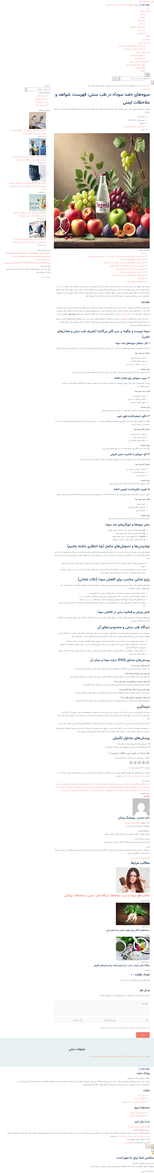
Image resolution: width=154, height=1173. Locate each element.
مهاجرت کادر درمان (143, 1056)
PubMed (29, 263)
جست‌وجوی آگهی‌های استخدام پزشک (131, 46)
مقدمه (143, 253)
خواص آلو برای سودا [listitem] (122, 784)
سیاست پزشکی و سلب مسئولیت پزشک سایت (133, 1136)
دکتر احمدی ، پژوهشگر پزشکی (134, 126)
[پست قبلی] (133, 914)
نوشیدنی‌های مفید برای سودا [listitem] (71, 790)
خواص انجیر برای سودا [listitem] (92, 784)
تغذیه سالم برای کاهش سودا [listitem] (139, 784)
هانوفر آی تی (129, 1142)
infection (44, 263)
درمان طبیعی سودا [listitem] (125, 787)
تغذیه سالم (141, 20)
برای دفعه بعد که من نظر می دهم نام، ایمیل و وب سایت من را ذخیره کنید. (123, 1028)
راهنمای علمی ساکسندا (137, 1116)
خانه (148, 8)
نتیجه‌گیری (141, 278)
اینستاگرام (144, 1126)
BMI (148, 36)
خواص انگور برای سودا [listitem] (76, 784)
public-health (28, 253)
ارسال (143, 1035)
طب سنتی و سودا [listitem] (127, 790)
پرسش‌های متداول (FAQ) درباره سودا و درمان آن (128, 275)
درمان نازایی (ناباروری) (137, 27)
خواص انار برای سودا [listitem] (107, 784)
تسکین (142, 364)
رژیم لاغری (146, 39)
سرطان (142, 17)
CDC (20, 263)
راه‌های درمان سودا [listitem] (97, 787)
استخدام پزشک (144, 42)
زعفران (118, 552)
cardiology (36, 263)
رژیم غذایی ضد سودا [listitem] (84, 787)
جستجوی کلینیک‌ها (138, 55)
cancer (43, 259)
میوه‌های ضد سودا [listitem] (107, 790)
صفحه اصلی (134, 858)
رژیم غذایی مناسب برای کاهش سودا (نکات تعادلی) (127, 265)
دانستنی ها (141, 33)
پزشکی (143, 14)
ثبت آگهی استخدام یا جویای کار (134, 49)
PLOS (20, 253)
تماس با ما (141, 1095)
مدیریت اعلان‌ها (134, 1126)
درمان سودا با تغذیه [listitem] (139, 787)
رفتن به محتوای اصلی (146, 1)
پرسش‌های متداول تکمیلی (136, 281)
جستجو (147, 78)
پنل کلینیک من (140, 58)
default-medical (39, 253)
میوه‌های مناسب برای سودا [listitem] (91, 790)
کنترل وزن (89, 599)
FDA (24, 263)
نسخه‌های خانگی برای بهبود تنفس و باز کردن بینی (128, 930)
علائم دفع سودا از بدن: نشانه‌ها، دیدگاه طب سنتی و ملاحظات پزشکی (107, 895)
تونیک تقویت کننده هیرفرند (99, 1056)
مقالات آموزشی (140, 68)
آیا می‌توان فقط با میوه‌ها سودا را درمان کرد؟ (132, 744)
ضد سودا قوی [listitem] (138, 790)
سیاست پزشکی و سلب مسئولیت (133, 1101)
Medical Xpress (12, 253)
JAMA (142, 71)
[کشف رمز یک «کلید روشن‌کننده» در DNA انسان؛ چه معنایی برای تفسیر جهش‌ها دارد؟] (37, 120)
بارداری (73, 569)
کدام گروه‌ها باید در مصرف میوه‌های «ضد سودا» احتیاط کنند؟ (126, 747)
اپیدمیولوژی (9, 263)
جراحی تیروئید (116, 1056)
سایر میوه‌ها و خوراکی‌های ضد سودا (132, 259)
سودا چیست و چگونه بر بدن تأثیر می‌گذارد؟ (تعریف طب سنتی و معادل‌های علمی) (116, 256)
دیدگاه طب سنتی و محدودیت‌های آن (132, 272)
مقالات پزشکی (145, 11)
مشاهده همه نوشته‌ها (132, 823)
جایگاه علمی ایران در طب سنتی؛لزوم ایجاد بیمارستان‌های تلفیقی (122, 965)
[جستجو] (149, 75)
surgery (16, 263)
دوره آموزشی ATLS (128, 1056)
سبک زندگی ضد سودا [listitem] (69, 787)
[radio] (148, 763)
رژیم (120, 319)
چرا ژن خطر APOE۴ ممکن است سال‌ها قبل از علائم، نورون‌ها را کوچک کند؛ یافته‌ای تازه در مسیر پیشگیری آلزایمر (27, 186)
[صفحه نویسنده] (141, 807)
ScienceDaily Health (33, 256)
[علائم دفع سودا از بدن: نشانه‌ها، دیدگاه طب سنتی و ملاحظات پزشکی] (133, 880)
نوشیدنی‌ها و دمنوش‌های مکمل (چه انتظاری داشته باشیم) (124, 262)
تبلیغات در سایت (139, 1098)
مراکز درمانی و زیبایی (143, 52)
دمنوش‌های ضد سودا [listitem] (111, 787)
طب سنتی (141, 30)
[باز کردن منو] (146, 75)
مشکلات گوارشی (126, 314)
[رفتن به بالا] (152, 82)
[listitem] (148, 796)
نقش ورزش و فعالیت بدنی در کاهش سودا (130, 269)
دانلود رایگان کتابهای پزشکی (135, 64)
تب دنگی (142, 23)
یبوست (60, 286)
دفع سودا (97, 617)
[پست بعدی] (133, 948)
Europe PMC (46, 256)
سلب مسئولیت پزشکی (142, 1130)
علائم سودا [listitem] (117, 790)
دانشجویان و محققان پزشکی (140, 61)
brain (23, 256)
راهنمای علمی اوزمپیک (137, 1112)
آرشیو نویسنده (145, 858)
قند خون (82, 596)
